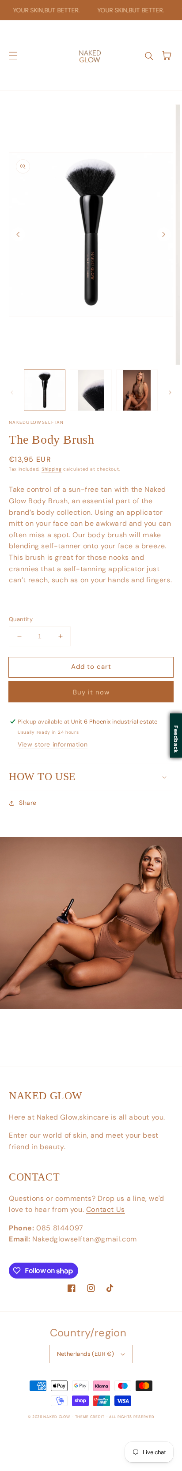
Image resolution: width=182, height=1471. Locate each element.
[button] (13, 55)
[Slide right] (164, 234)
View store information (52, 744)
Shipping (52, 469)
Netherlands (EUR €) (85, 1354)
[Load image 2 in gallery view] (90, 390)
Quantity (21, 619)
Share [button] (28, 803)
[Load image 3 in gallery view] (137, 390)
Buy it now (91, 692)
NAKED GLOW (56, 1416)
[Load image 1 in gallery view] (44, 390)
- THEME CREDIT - (90, 1416)
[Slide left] (18, 234)
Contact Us (105, 1209)
